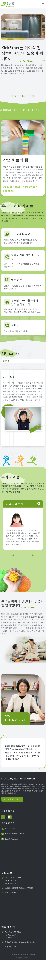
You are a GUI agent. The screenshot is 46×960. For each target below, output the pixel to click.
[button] (13, 555)
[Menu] (43, 4)
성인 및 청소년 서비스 (12, 799)
